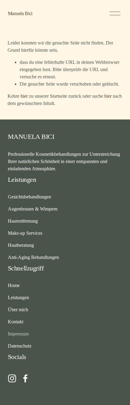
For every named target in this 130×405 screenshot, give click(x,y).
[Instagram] (12, 378)
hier (24, 96)
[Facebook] (25, 378)
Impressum (18, 333)
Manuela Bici (20, 13)
